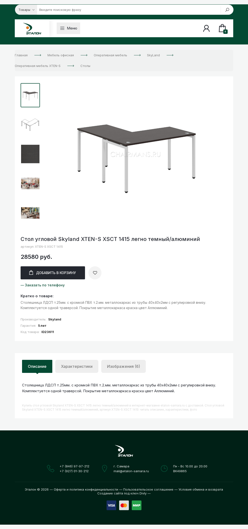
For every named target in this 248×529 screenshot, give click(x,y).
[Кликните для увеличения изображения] (136, 154)
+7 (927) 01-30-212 (74, 471)
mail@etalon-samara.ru (131, 471)
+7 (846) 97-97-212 (74, 466)
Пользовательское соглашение (148, 489)
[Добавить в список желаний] (94, 272)
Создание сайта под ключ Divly (122, 493)
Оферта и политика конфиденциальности (86, 489)
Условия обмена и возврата (200, 489)
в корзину (56, 273)
